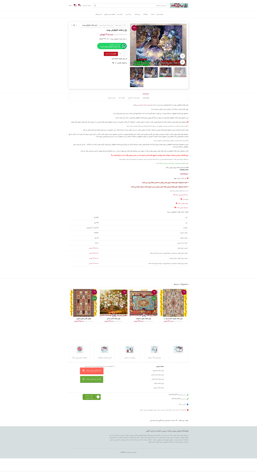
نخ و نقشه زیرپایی (158, 388)
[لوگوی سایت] (179, 5)
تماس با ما (136, 371)
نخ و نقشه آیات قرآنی (158, 379)
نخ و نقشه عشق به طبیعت (143, 319)
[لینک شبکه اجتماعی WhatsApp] (116, 63)
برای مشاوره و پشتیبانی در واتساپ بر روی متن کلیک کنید (172, 163)
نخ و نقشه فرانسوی (144, 105)
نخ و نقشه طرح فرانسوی (106, 25)
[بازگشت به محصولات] (74, 25)
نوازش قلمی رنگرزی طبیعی (83, 319)
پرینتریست (185, 199)
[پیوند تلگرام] (113, 63)
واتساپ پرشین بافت (133, 379)
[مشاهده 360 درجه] (182, 55)
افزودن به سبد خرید (111, 54)
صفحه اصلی (184, 371)
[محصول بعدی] (71, 25)
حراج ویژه (185, 383)
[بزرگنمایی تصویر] (182, 62)
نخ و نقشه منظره (159, 383)
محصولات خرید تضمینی (181, 388)
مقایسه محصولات (134, 383)
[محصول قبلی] (76, 25)
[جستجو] (95, 5)
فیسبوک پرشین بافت (182, 208)
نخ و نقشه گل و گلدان (157, 375)
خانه (124, 25)
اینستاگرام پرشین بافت (181, 195)
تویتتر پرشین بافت (183, 203)
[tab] (146, 97)
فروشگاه (186, 379)
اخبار (187, 375)
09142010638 (175, 399)
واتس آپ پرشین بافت (93, 379)
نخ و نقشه (118, 25)
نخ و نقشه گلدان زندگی (113, 319)
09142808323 (173, 394)
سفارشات (136, 375)
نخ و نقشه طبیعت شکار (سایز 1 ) (173, 319)
